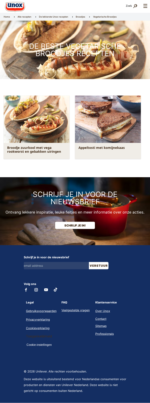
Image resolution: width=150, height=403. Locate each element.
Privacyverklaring (38, 319)
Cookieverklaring (38, 328)
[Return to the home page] (15, 7)
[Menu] (145, 6)
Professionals (104, 334)
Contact (100, 319)
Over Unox (102, 311)
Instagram (36, 290)
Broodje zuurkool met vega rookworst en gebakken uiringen (34, 149)
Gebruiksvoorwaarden (41, 311)
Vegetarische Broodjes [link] (105, 16)
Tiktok (56, 290)
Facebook (26, 290)
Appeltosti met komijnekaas (101, 147)
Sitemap (101, 326)
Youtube (46, 290)
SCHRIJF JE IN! (75, 225)
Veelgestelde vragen (75, 310)
